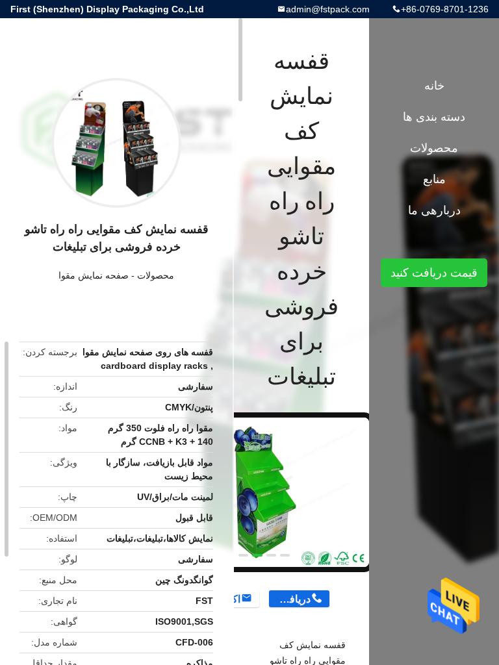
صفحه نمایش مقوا (93, 275)
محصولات (155, 275)
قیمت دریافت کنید (434, 272)
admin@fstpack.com (328, 9)
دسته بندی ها (434, 116)
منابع (434, 179)
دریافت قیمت (289, 599)
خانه (434, 85)
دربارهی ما (434, 210)
